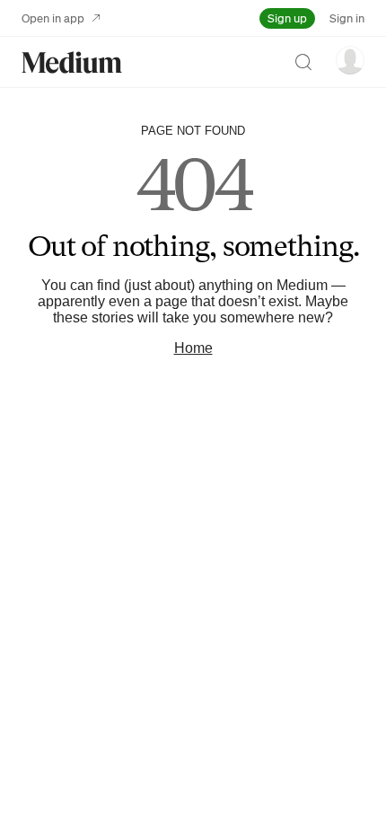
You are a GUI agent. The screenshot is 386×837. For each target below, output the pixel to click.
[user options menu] (350, 60)
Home (193, 348)
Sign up (287, 17)
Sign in (346, 17)
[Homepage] (72, 62)
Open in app (53, 17)
